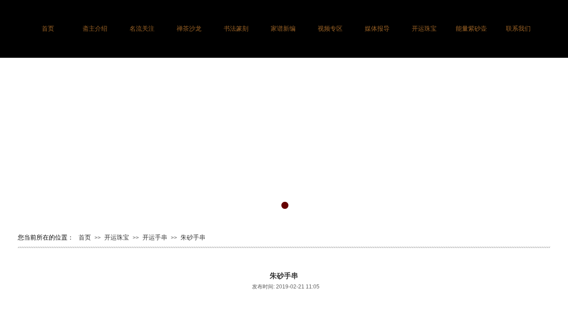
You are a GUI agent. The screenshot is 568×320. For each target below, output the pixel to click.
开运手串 (154, 237)
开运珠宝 (116, 237)
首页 (85, 237)
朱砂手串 (193, 237)
